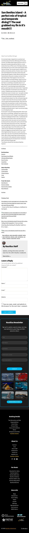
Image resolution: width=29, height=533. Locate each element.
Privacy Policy (14, 426)
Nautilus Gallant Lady (14, 479)
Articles (14, 501)
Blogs (14, 494)
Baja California (5, 235)
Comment (4, 267)
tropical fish (13, 238)
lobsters (12, 237)
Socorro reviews (5, 185)
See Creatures (4, 164)
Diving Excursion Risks (14, 431)
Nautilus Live (14, 454)
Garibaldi (20, 235)
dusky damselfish (14, 235)
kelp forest (7, 237)
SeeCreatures (14, 507)
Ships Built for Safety (14, 471)
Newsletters (14, 496)
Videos (14, 499)
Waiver (14, 430)
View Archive (7, 256)
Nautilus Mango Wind (14, 480)
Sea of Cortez (4, 160)
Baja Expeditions (15, 505)
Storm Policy (14, 424)
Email (3, 290)
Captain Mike (4, 169)
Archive (5, 33)
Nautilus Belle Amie (14, 475)
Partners (14, 445)
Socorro (3, 154)
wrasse (18, 238)
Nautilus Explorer (14, 473)
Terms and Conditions (14, 428)
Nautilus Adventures (10, 528)
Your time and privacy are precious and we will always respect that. (13, 364)
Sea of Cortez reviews (6, 186)
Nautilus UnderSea (14, 477)
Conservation (4, 171)
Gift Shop (14, 503)
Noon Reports (4, 188)
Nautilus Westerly (14, 482)
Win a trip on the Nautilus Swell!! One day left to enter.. (14, 221)
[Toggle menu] (26, 3)
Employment (14, 450)
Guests (3, 177)
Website (3, 297)
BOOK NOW (20, 3)
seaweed (8, 238)
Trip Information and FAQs (14, 420)
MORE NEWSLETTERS (14, 402)
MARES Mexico (14, 509)
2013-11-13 (12, 33)
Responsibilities (14, 422)
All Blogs (3, 148)
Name (3, 283)
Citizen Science (5, 173)
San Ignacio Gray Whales (7, 156)
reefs (16, 237)
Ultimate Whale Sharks (7, 158)
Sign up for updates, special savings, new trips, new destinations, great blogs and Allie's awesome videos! (14, 329)
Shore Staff (14, 449)
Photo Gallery (14, 497)
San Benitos (20, 237)
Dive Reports (4, 183)
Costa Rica (3, 162)
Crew (2, 175)
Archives (3, 192)
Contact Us (14, 452)
